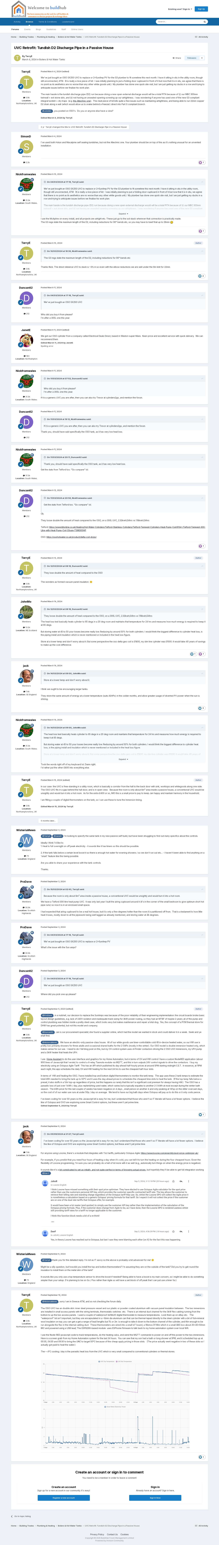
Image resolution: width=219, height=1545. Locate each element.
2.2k (27, 162)
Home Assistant (54, 1059)
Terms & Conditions (47, 21)
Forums (15, 29)
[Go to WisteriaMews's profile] (26, 840)
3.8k (27, 97)
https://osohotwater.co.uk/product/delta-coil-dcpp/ (71, 537)
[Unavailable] (115, 1210)
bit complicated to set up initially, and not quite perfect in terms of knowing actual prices (102, 1169)
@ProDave (47, 1015)
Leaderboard (68, 21)
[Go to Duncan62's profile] (26, 298)
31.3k (27, 200)
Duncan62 (26, 287)
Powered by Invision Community (109, 1541)
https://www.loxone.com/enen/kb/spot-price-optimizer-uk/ (169, 1153)
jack (26, 665)
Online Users (77, 29)
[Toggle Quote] (45, 182)
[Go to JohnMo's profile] (26, 612)
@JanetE (58, 836)
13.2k (27, 627)
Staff (64, 29)
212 (27, 313)
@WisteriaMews (49, 1042)
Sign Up (201, 9)
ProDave (26, 881)
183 (27, 356)
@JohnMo (46, 111)
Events (27, 29)
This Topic (192, 21)
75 (27, 856)
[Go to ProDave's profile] (26, 892)
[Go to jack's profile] (26, 676)
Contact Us (112, 1534)
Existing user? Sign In (179, 9)
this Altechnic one (81, 101)
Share (177, 58)
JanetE (26, 330)
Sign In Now (155, 1498)
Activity (17, 21)
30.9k (27, 907)
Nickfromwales (26, 174)
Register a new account (64, 1498)
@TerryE (46, 836)
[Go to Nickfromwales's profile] (26, 184)
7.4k (27, 691)
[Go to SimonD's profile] (26, 147)
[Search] (204, 21)
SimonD (26, 136)
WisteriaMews (25, 830)
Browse (29, 21)
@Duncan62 (47, 1032)
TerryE (28, 56)
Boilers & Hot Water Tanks (52, 59)
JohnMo (26, 601)
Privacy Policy (97, 1534)
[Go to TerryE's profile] (17, 58)
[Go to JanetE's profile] (26, 340)
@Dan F (45, 1173)
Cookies (125, 1534)
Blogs (38, 29)
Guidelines (51, 29)
